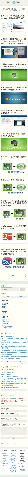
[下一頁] (20, 361)
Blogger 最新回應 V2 (7, 372)
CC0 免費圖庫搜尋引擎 (8, 336)
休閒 (2, 314)
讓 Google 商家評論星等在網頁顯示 (11, 358)
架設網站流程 (5, 456)
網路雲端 (4, 304)
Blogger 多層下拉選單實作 (9, 381)
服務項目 (5, 453)
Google (3, 302)
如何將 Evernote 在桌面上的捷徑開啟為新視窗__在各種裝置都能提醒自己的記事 (14, 203)
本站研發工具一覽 (5, 464)
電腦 (2, 299)
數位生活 (4, 311)
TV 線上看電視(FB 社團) (13, 472)
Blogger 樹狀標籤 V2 (7, 369)
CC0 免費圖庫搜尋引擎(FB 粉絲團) (13, 467)
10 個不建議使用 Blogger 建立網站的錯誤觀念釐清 (14, 350)
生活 (2, 310)
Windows (4, 303)
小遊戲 (3, 317)
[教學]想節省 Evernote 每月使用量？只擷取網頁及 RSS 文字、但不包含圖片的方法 (13, 251)
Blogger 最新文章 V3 (7, 374)
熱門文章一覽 (5, 461)
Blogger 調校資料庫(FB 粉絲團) (13, 460)
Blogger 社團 (20, 400)
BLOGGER (22, 470)
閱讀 (2, 325)
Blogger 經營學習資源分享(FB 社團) (13, 455)
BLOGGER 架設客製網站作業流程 (10, 387)
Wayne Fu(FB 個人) (13, 463)
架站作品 (5, 458)
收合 (21, 296)
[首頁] (13, 275)
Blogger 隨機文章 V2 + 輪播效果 (10, 376)
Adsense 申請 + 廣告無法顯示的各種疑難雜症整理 (14, 356)
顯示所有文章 (16, 10)
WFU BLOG (21, 468)
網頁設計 (4, 306)
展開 (8, 296)
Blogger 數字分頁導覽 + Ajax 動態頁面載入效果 (14, 379)
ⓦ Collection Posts (23, 363)
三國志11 (4, 316)
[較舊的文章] (26, 275)
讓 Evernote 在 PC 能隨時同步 (13, 180)
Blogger (4, 300)
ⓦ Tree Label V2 (24, 329)
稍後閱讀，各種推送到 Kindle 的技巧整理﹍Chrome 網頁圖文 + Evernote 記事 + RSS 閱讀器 (13, 41)
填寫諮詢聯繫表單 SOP (12, 398)
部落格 (3, 308)
